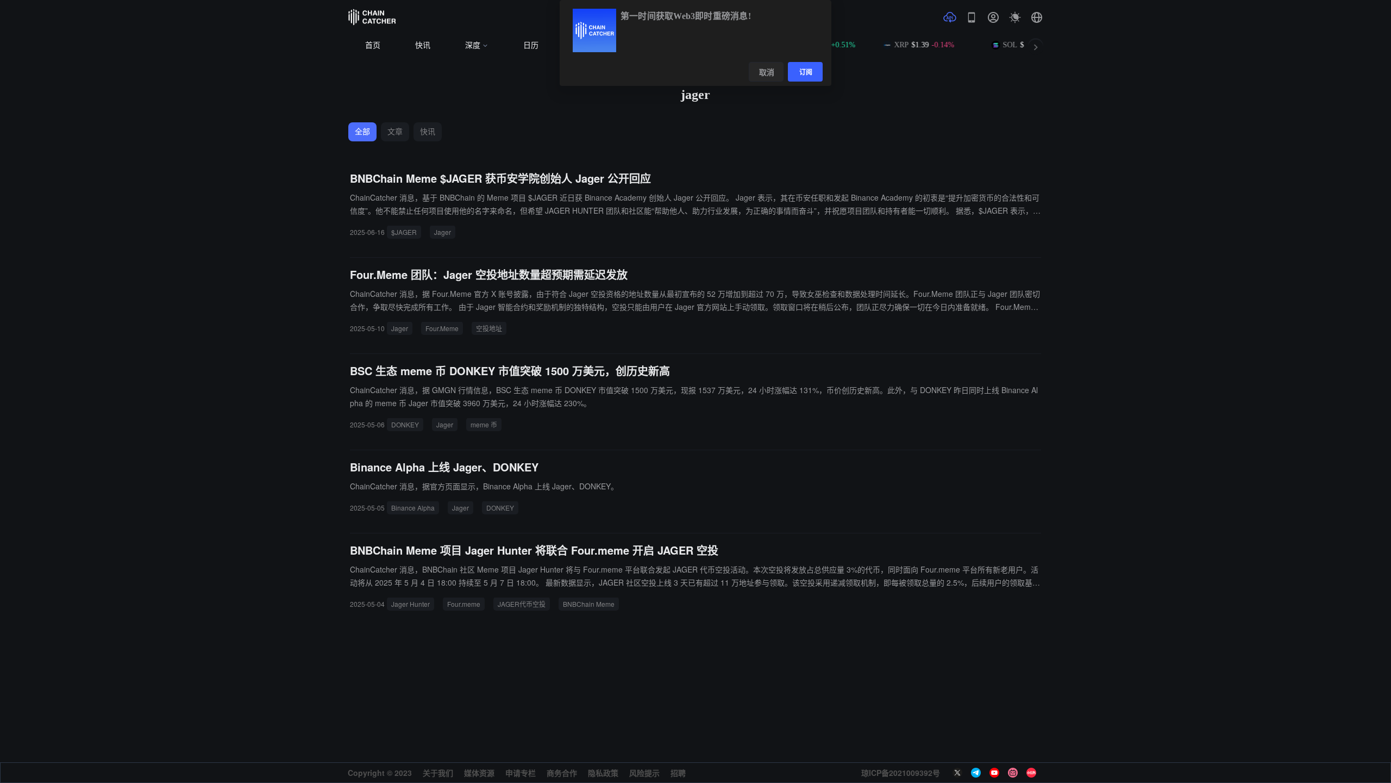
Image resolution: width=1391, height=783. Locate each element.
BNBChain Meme (589, 603)
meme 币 (484, 424)
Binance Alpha (413, 507)
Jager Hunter (410, 603)
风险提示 (644, 772)
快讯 (422, 45)
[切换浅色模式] (1015, 17)
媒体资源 (479, 772)
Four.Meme (442, 328)
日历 (530, 45)
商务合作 (562, 772)
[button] (1036, 17)
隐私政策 (603, 772)
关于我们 (438, 772)
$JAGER (404, 232)
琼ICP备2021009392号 (900, 772)
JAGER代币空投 (522, 603)
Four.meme (463, 603)
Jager (442, 232)
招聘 (678, 772)
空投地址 (489, 328)
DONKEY (405, 424)
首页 (372, 45)
